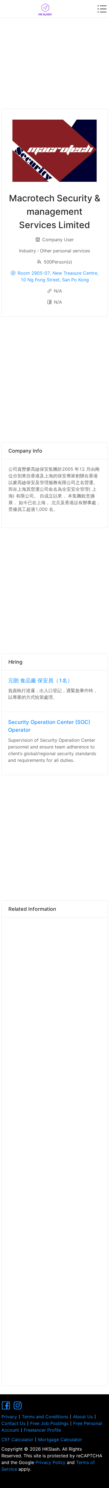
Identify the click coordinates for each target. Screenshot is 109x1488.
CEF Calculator (17, 1439)
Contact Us (13, 1423)
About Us (83, 1416)
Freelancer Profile (42, 1430)
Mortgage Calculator (60, 1439)
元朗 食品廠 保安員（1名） (40, 680)
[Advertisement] (54, 61)
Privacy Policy (50, 1462)
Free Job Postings (49, 1423)
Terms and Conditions (45, 1416)
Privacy (9, 1416)
